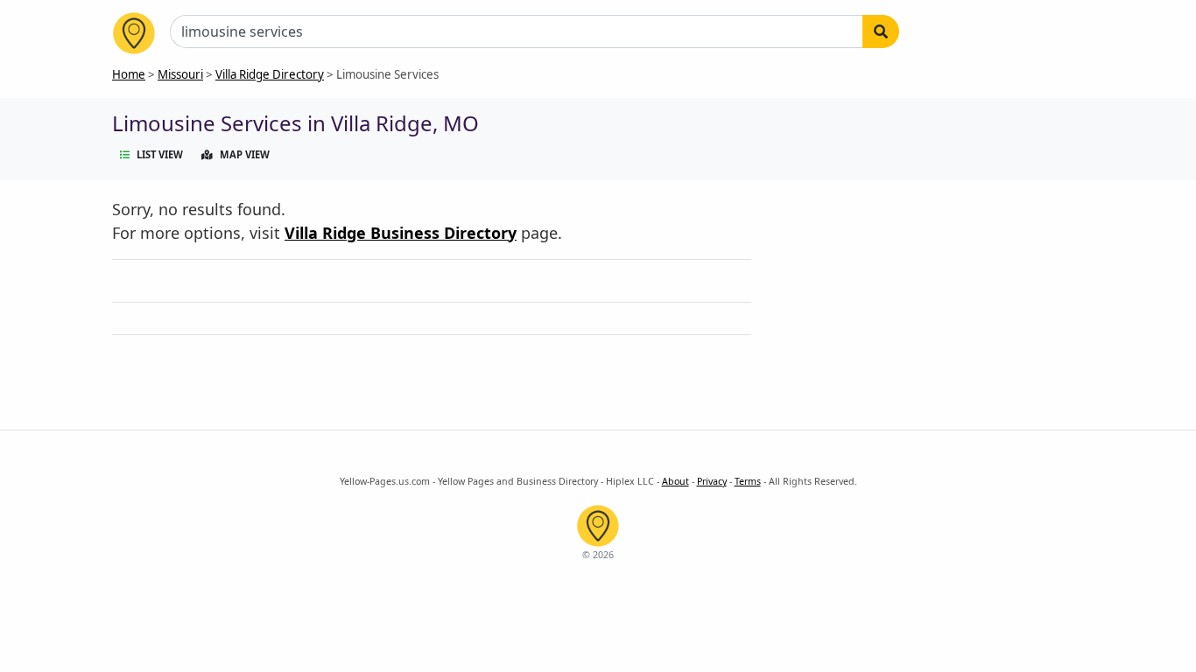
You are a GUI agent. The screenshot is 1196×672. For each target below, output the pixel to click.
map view (245, 154)
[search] (880, 31)
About (675, 481)
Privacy (712, 481)
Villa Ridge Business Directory (401, 232)
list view (160, 154)
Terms (748, 481)
